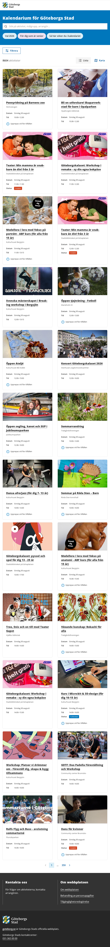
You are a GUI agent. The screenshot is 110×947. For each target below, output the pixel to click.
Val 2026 (9, 36)
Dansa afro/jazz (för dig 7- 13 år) (27, 493)
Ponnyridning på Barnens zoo (25, 102)
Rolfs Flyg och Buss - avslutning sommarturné (27, 831)
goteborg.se (9, 929)
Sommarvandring (72, 426)
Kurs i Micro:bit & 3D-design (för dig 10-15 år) (82, 695)
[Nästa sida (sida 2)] (69, 865)
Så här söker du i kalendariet (64, 36)
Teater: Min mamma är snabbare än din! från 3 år (25, 167)
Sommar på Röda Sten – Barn (80, 493)
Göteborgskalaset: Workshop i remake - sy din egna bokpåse (81, 167)
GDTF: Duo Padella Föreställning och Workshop (82, 767)
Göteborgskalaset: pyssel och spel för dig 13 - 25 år (25, 558)
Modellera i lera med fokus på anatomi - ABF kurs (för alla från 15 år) (82, 560)
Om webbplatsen (69, 889)
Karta (102, 60)
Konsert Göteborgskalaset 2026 (82, 363)
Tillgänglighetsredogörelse (74, 901)
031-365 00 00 (10, 938)
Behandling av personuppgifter (77, 895)
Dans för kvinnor (72, 829)
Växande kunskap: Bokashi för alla (81, 629)
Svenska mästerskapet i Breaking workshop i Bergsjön (26, 302)
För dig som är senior (31, 36)
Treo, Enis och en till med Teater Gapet (27, 629)
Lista (85, 60)
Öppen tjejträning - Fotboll (78, 300)
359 (64, 865)
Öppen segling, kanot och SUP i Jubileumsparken (26, 428)
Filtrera (14, 50)
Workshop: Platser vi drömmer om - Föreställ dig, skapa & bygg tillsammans (27, 769)
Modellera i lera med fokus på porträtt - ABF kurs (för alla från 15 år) (27, 234)
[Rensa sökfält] (104, 26)
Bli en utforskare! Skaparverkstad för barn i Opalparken (81, 104)
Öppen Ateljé (14, 363)
